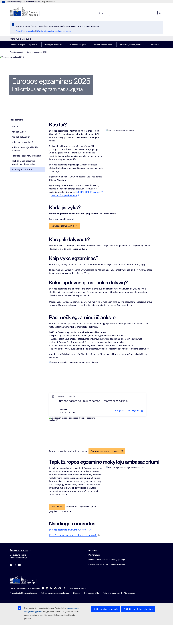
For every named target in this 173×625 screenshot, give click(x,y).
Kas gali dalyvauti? (21, 137)
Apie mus (33, 45)
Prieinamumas (94, 555)
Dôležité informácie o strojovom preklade (53, 31)
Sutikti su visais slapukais (105, 609)
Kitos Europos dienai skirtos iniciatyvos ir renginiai (73, 535)
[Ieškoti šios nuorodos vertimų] (99, 535)
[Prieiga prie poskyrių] (39, 44)
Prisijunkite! (56, 506)
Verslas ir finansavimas (102, 45)
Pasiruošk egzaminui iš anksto (26, 156)
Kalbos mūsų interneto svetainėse (55, 593)
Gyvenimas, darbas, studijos (131, 45)
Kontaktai (153, 45)
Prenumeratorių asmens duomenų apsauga (106, 559)
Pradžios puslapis (17, 45)
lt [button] (103, 13)
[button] (120, 410)
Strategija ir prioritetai (53, 45)
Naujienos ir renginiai (77, 45)
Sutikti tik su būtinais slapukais (138, 609)
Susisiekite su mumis (77, 588)
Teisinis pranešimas (111, 593)
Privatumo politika (91, 593)
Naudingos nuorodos (22, 169)
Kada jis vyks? (19, 132)
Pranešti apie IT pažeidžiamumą (23, 593)
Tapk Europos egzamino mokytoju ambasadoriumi (24, 162)
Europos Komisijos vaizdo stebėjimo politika (106, 564)
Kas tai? (15, 126)
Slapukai (76, 593)
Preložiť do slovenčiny (25, 31)
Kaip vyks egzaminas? (22, 142)
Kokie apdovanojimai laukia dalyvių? (25, 149)
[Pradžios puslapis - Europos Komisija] (29, 11)
